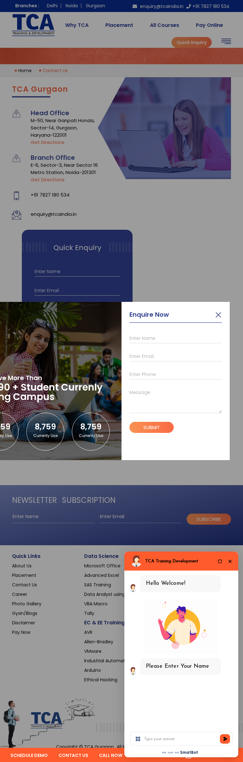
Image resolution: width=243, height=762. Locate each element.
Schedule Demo (29, 755)
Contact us (73, 755)
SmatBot (189, 752)
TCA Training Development (171, 561)
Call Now (110, 755)
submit (151, 427)
